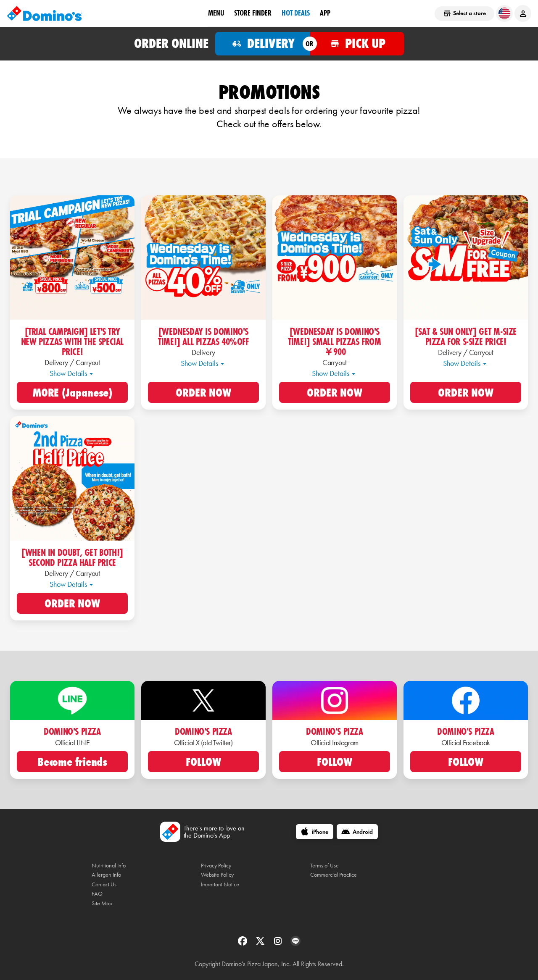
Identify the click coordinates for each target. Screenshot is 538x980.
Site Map (102, 903)
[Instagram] (278, 944)
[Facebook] (243, 944)
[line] (295, 944)
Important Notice (220, 884)
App (325, 13)
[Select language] (504, 13)
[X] (261, 944)
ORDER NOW (203, 393)
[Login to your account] (522, 13)
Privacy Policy (216, 865)
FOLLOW (203, 762)
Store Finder (253, 13)
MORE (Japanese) (72, 393)
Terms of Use (324, 865)
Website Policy (217, 874)
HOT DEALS (296, 13)
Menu (216, 13)
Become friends (72, 762)
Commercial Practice (333, 874)
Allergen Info (106, 874)
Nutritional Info (109, 865)
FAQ (97, 893)
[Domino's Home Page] (44, 13)
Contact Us (104, 884)
